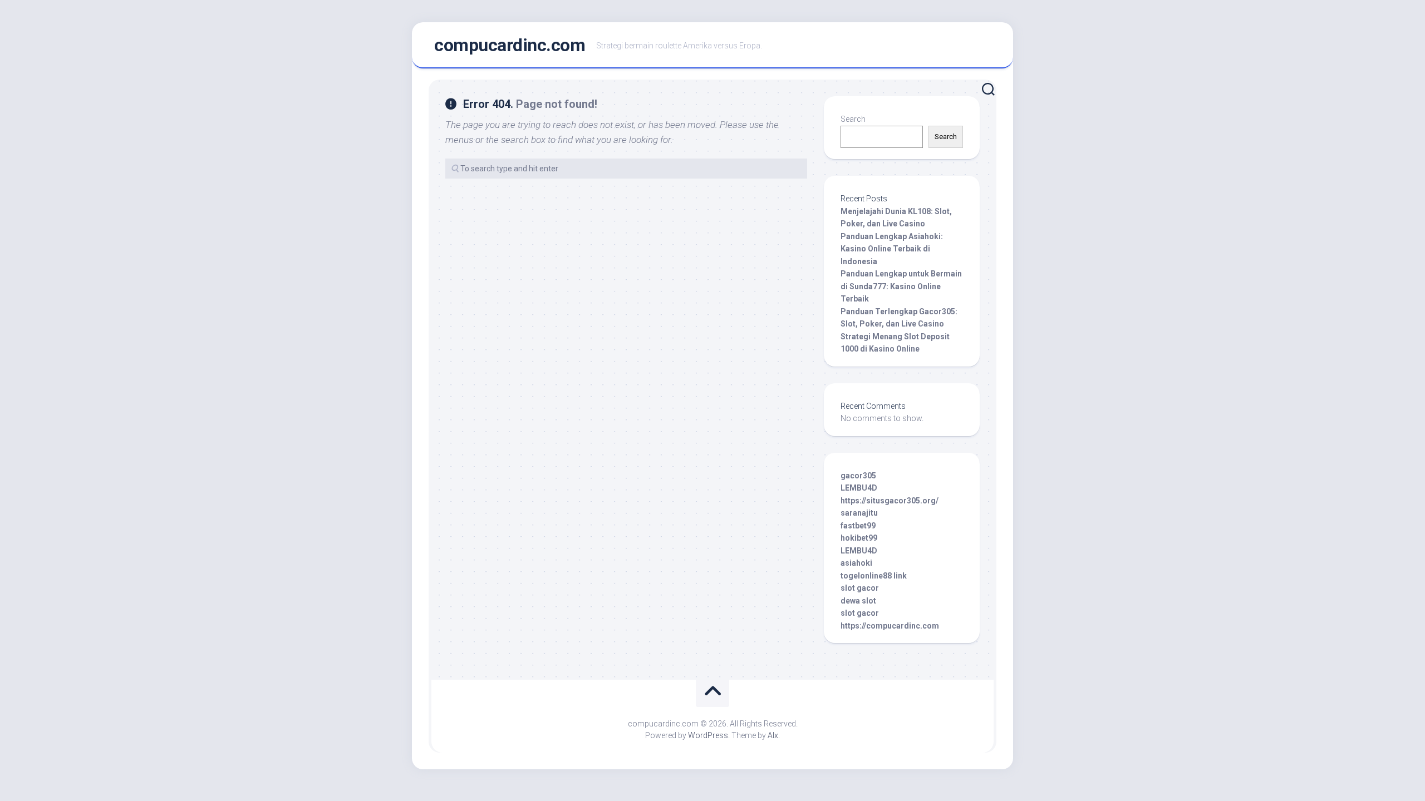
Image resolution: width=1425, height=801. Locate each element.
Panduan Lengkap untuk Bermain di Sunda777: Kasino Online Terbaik (901, 286)
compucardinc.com (509, 45)
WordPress (708, 735)
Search (853, 119)
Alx (773, 735)
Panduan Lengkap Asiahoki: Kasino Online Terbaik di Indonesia (892, 249)
